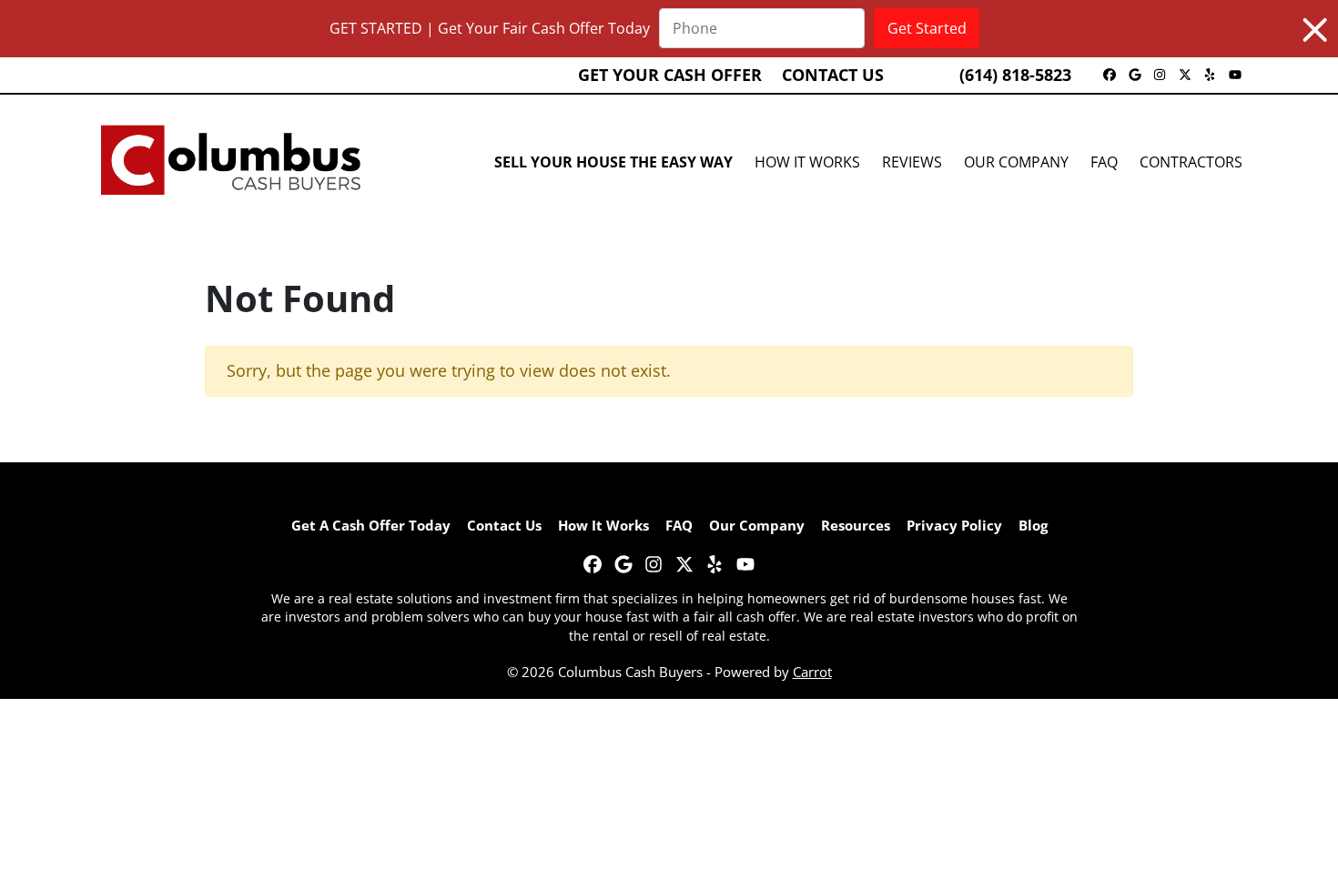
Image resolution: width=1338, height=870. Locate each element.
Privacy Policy (954, 525)
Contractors (1191, 162)
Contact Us (833, 75)
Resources (855, 525)
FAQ (1104, 162)
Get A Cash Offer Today (371, 525)
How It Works (807, 162)
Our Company (1016, 162)
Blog (1033, 525)
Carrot (812, 672)
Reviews (912, 162)
